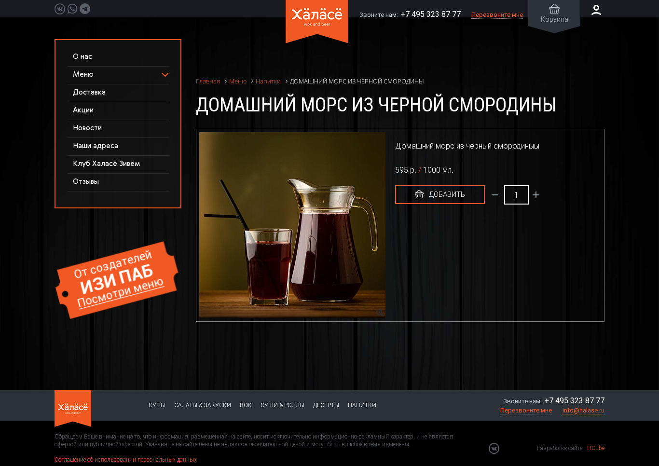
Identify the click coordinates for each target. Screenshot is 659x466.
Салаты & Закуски (202, 405)
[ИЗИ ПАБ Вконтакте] (60, 8)
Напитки (362, 405)
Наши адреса (95, 146)
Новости (87, 128)
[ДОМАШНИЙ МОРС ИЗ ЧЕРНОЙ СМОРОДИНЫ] (297, 225)
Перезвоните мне (497, 14)
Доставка (89, 92)
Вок (246, 405)
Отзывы (86, 181)
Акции (83, 110)
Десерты (326, 405)
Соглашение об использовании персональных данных (126, 459)
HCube (595, 448)
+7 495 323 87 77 (431, 14)
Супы (157, 405)
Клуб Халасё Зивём (106, 163)
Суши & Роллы (282, 405)
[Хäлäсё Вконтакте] (494, 448)
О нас (82, 56)
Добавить (446, 194)
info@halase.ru (583, 410)
